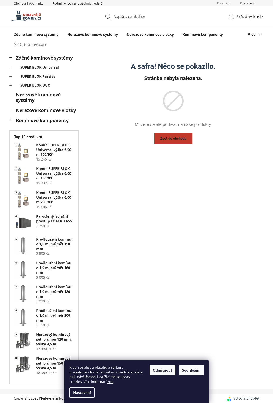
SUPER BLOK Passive (37, 76)
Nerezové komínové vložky (46, 110)
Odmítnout (162, 370)
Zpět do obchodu (173, 138)
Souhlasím (191, 370)
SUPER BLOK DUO (35, 85)
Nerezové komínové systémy (38, 97)
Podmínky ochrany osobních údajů (78, 3)
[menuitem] (36, 34)
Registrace (247, 3)
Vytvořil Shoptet (246, 398)
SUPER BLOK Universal (39, 67)
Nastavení (82, 392)
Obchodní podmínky (28, 3)
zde (110, 381)
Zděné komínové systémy (44, 58)
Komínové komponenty (42, 120)
